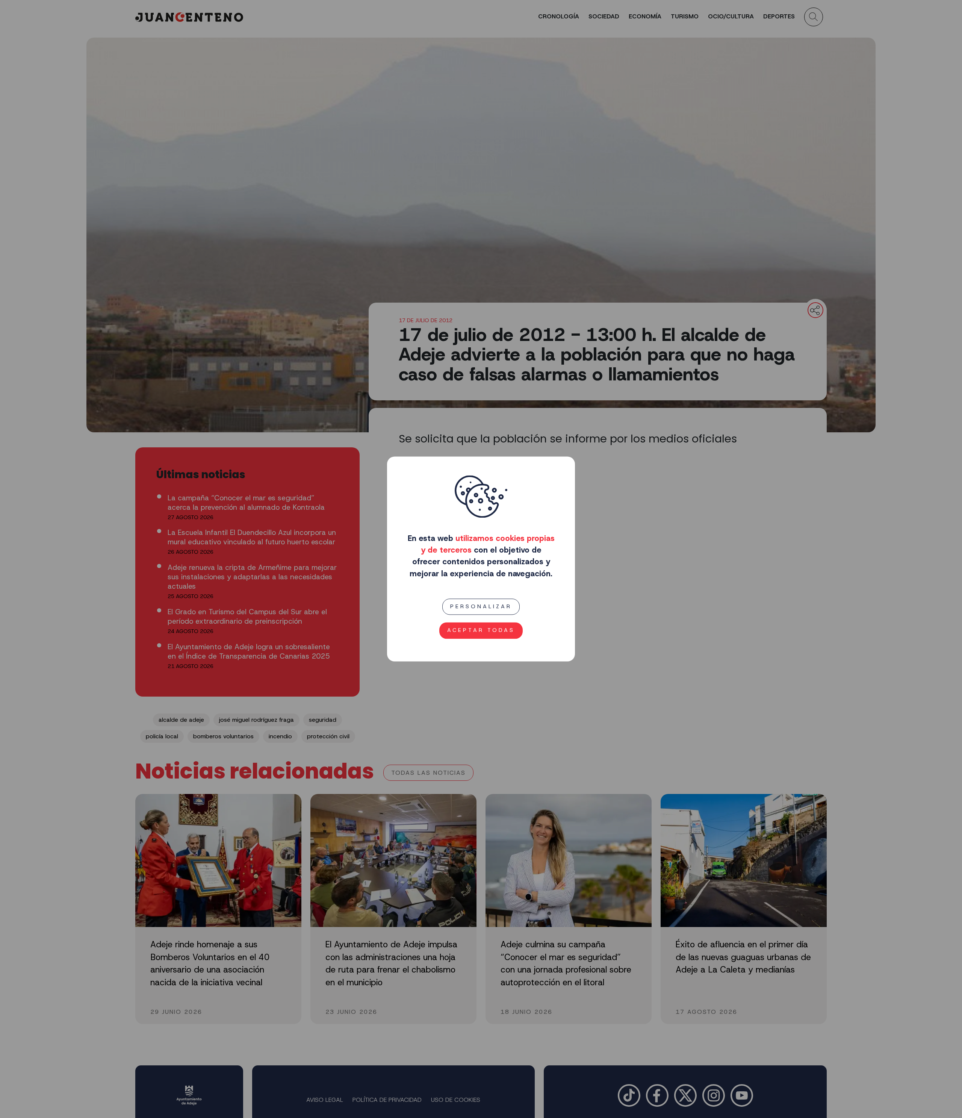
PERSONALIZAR (481, 606)
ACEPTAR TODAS (481, 630)
